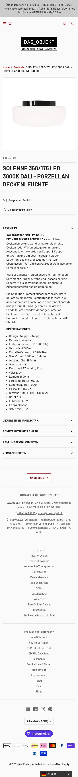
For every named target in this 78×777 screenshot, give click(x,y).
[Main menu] (4, 24)
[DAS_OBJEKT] (39, 43)
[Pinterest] (50, 709)
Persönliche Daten (39, 604)
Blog (39, 680)
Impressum (39, 609)
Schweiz (37, 721)
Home (6, 67)
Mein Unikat (39, 669)
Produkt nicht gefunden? (39, 631)
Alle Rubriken (39, 637)
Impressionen (39, 675)
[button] (39, 228)
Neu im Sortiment (39, 642)
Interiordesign (39, 555)
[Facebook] (35, 709)
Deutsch (51, 773)
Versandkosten (39, 577)
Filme (39, 691)
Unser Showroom (39, 561)
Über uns (39, 550)
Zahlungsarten (39, 582)
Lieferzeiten (39, 571)
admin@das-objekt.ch (50, 513)
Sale (39, 686)
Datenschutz (39, 593)
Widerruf (39, 599)
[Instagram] (43, 709)
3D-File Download (39, 653)
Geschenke (39, 658)
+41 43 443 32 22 (26, 513)
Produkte (18, 67)
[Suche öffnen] (10, 24)
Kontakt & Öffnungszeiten (39, 566)
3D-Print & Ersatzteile (39, 648)
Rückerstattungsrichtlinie (39, 615)
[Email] (28, 709)
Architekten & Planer (39, 664)
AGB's (39, 588)
